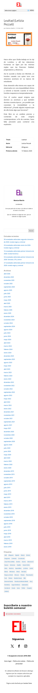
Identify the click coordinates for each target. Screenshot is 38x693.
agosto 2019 (8, 484)
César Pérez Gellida (9, 561)
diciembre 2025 (9, 277)
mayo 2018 (7, 534)
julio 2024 (7, 333)
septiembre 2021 (9, 422)
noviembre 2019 (9, 474)
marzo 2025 (8, 307)
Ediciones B (30, 561)
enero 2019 (7, 507)
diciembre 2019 (9, 471)
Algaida (17, 555)
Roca (31, 581)
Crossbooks (21, 558)
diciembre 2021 (9, 412)
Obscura (16, 575)
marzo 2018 (8, 540)
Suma (18, 588)
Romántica (7, 585)
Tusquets (29, 588)
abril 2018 (7, 537)
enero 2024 (7, 353)
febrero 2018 (8, 543)
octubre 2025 (8, 284)
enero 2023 (7, 379)
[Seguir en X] (12, 646)
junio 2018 (7, 530)
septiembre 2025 (9, 287)
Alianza (22, 555)
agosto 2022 (8, 395)
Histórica (11, 568)
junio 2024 (7, 336)
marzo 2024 (8, 346)
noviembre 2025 (9, 280)
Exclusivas (12, 565)
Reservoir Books (9, 581)
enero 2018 (7, 547)
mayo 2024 (7, 340)
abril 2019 (7, 497)
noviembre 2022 (9, 386)
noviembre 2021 (9, 415)
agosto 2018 (8, 524)
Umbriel (7, 591)
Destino (18, 561)
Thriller (23, 588)
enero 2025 (7, 313)
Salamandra (25, 585)
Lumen (31, 568)
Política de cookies (19, 661)
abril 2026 (7, 274)
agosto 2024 (8, 330)
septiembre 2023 (9, 359)
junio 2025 (7, 297)
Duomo (24, 561)
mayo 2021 (7, 428)
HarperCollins (26, 565)
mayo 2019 (7, 494)
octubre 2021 (8, 418)
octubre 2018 (8, 517)
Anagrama (7, 558)
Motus (18, 571)
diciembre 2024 (9, 316)
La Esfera (25, 568)
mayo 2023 (7, 366)
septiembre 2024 (9, 326)
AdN (6, 555)
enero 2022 (7, 409)
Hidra (6, 568)
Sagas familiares (16, 585)
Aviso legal (7, 661)
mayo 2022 (7, 399)
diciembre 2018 (9, 511)
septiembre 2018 (9, 520)
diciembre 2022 (9, 382)
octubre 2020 (8, 438)
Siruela (13, 588)
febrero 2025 (8, 310)
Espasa (6, 565)
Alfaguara (10, 555)
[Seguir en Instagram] (26, 646)
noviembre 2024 (9, 320)
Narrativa (23, 571)
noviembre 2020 (9, 435)
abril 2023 (7, 369)
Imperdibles (18, 568)
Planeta (22, 575)
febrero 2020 (8, 464)
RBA (25, 578)
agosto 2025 (8, 290)
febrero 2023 (8, 376)
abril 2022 (7, 402)
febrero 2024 (8, 349)
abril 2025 (7, 303)
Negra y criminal (9, 575)
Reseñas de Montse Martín (21, 581)
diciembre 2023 (9, 356)
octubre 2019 (8, 478)
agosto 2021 (8, 425)
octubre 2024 (8, 323)
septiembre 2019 (9, 481)
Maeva (6, 571)
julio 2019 (7, 488)
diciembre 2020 (9, 432)
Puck (6, 578)
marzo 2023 (8, 372)
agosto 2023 (8, 362)
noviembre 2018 (9, 514)
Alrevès (28, 555)
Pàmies (10, 578)
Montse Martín (10, 28)
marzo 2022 (8, 405)
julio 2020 (7, 448)
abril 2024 (7, 343)
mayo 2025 (7, 300)
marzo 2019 (8, 501)
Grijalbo (19, 565)
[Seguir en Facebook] (19, 646)
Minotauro (12, 571)
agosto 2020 (8, 445)
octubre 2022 (8, 389)
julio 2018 (7, 527)
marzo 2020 (8, 461)
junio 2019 (7, 491)
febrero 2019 (8, 504)
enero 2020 (7, 468)
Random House (18, 578)
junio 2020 (7, 451)
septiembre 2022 (9, 392)
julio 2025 (7, 293)
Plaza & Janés (29, 575)
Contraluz (14, 558)
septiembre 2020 (9, 441)
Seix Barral (7, 588)
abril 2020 (7, 458)
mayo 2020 (7, 455)
